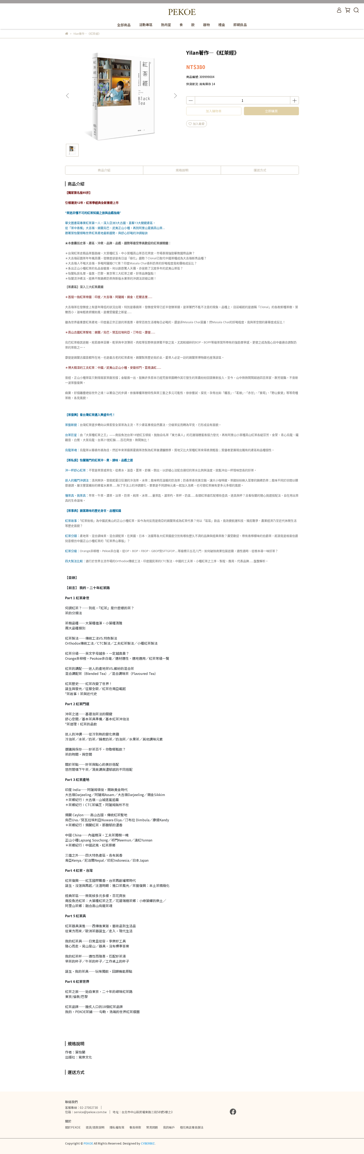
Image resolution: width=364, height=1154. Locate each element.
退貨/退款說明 (95, 1127)
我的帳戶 (169, 1127)
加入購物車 (214, 111)
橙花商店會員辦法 (191, 1127)
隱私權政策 (117, 1127)
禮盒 (221, 24)
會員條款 (135, 1127)
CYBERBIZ (148, 1143)
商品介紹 (104, 170)
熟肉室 (166, 24)
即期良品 (240, 24)
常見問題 (152, 1127)
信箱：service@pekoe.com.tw (86, 1112)
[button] (175, 95)
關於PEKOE (73, 1127)
